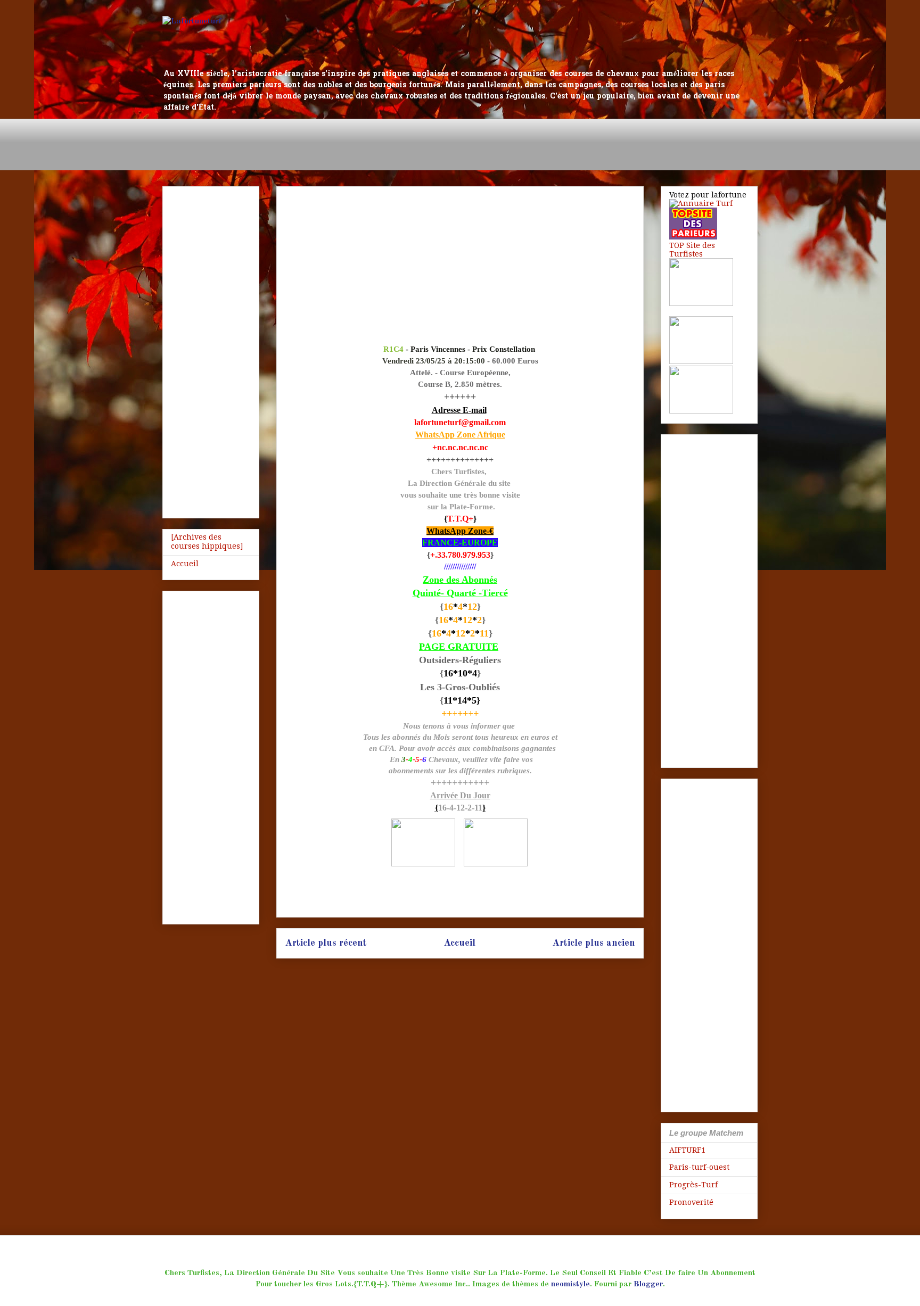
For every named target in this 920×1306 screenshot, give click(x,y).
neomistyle (570, 1284)
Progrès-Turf (693, 1184)
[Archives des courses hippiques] (207, 541)
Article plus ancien (593, 943)
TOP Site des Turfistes (692, 249)
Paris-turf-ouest (699, 1167)
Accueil (459, 943)
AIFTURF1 (687, 1150)
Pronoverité (691, 1202)
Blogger (648, 1284)
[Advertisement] (356, 143)
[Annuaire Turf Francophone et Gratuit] (701, 203)
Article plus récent (326, 943)
